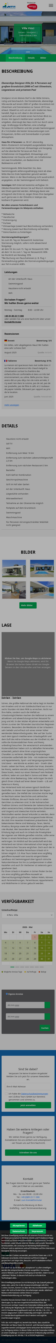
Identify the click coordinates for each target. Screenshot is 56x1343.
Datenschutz (18, 1231)
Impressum (37, 1231)
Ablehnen (37, 1225)
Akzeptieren (19, 1225)
